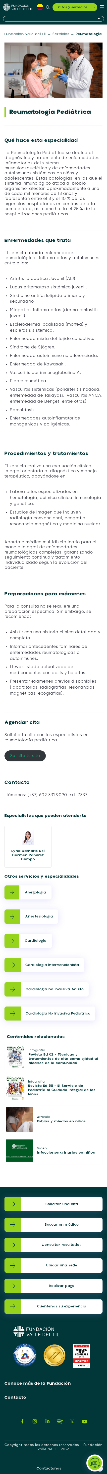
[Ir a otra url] (22, 1421)
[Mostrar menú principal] (102, 7)
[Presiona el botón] (53, 19)
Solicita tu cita (25, 756)
